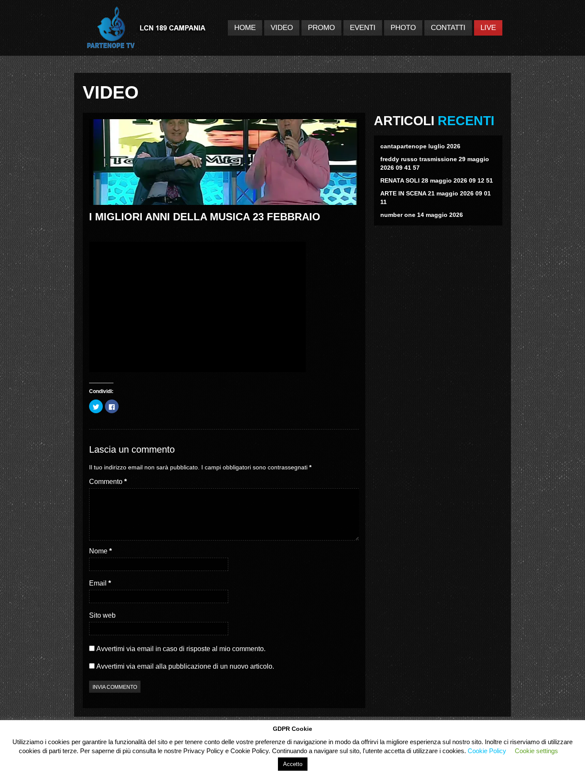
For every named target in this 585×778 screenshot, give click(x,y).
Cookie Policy (487, 750)
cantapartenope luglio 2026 (420, 146)
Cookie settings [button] (536, 750)
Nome (100, 551)
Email (100, 583)
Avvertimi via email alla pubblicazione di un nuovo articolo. (185, 666)
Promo (321, 28)
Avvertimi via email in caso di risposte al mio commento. (181, 648)
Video (282, 28)
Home (245, 28)
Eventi (363, 28)
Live (488, 28)
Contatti (448, 28)
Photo (403, 28)
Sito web (102, 615)
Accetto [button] (292, 764)
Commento (108, 481)
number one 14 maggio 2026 (421, 214)
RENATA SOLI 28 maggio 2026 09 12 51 (436, 180)
